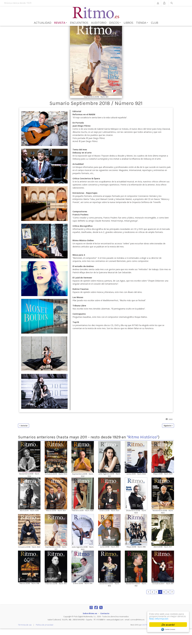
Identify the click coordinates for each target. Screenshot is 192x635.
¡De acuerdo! (168, 624)
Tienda (142, 23)
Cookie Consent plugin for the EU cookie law (168, 629)
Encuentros (79, 23)
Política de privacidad (44, 625)
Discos (115, 23)
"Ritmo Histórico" (142, 437)
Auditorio (98, 23)
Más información (158, 618)
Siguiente (167, 426)
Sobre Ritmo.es (90, 613)
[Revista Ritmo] (96, 12)
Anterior (24, 426)
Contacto (104, 613)
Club (154, 23)
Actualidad (42, 23)
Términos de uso (25, 625)
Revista (61, 23)
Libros (128, 23)
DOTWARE (146, 625)
